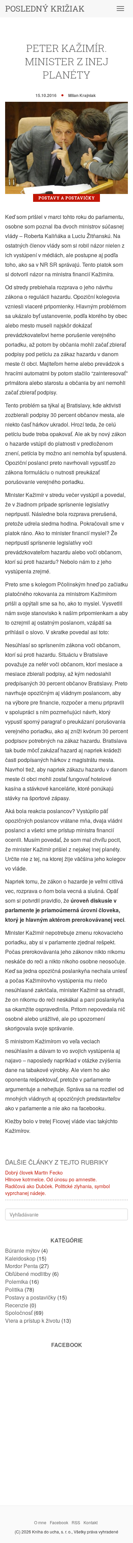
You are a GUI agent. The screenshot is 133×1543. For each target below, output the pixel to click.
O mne (40, 1522)
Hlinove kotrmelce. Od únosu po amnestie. (51, 1179)
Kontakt (91, 1522)
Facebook (59, 1522)
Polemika (16, 1281)
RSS (76, 1522)
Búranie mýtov (22, 1250)
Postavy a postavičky (66, 197)
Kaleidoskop (20, 1258)
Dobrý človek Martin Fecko (34, 1172)
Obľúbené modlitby (28, 1274)
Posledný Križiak (45, 8)
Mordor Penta (21, 1266)
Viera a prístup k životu (32, 1320)
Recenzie (16, 1305)
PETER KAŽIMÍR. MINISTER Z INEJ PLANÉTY (66, 61)
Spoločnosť (18, 1313)
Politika (14, 1289)
